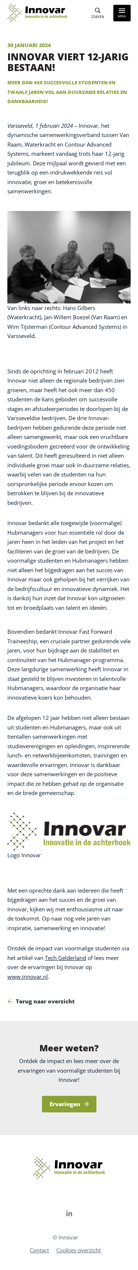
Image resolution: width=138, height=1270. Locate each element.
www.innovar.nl (27, 976)
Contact (39, 1250)
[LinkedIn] (69, 1213)
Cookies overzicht (78, 1250)
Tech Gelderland (65, 957)
